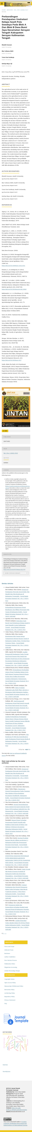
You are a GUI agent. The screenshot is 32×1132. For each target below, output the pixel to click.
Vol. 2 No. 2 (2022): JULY (21, 10)
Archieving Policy (9, 993)
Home (4, 10)
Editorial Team (8, 950)
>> (5, 933)
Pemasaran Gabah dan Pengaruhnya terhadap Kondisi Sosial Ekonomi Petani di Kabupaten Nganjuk (17, 907)
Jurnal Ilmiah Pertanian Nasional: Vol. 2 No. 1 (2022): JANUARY (17, 645)
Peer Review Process (10, 960)
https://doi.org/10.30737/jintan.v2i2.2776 (17, 72)
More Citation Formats (12, 573)
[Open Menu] (2, 3)
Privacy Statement (9, 1000)
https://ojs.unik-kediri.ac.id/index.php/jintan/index (16, 1109)
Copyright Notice (9, 979)
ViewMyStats (6, 1071)
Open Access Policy (10, 982)
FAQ (5, 1003)
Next (27, 749)
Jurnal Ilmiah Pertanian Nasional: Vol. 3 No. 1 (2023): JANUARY (16, 614)
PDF (5, 431)
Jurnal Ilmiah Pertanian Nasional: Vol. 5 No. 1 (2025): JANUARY (17, 927)
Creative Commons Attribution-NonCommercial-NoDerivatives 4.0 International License (15, 1123)
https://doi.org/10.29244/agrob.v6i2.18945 (14, 289)
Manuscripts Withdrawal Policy (13, 986)
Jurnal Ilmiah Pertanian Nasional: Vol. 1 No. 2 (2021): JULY (17, 598)
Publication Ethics (9, 964)
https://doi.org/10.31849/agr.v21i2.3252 (13, 265)
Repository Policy (9, 996)
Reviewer (7, 953)
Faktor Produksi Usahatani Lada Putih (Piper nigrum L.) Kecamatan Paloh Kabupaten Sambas (17, 690)
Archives (10, 10)
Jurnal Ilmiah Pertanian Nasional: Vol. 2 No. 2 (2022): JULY (17, 847)
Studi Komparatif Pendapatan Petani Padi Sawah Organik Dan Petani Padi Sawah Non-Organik (17, 703)
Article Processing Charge (12, 971)
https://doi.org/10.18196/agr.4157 (11, 360)
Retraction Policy (9, 989)
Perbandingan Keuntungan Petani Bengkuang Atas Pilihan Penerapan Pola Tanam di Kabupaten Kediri (17, 610)
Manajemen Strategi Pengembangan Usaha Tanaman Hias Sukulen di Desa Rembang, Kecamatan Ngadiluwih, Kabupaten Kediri (17, 793)
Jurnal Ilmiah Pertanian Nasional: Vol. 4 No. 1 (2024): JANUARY (17, 896)
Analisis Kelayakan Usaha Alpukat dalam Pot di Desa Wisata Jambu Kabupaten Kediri (17, 923)
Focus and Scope (9, 946)
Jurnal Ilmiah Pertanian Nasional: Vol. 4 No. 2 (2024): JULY (16, 831)
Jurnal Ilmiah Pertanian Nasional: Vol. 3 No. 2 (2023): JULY (17, 743)
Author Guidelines (9, 957)
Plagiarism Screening (10, 967)
